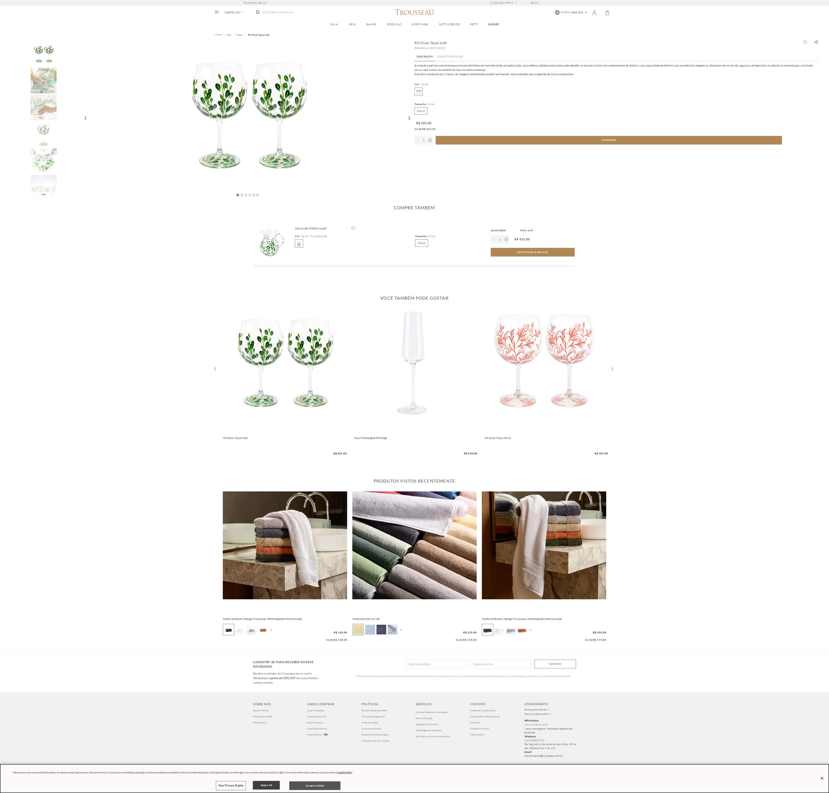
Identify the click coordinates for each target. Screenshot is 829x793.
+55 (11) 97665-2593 (536, 724)
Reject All (266, 785)
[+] (430, 140)
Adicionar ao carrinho (283, 431)
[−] (417, 140)
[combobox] (274, 12)
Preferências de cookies (375, 741)
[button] (816, 42)
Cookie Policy (344, 772)
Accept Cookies (315, 785)
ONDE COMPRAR (501, 2)
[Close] (822, 778)
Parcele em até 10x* (256, 2)
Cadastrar (555, 663)
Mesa (228, 34)
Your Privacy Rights (231, 785)
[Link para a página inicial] (218, 34)
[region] (414, 778)
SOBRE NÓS (232, 12)
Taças (239, 34)
